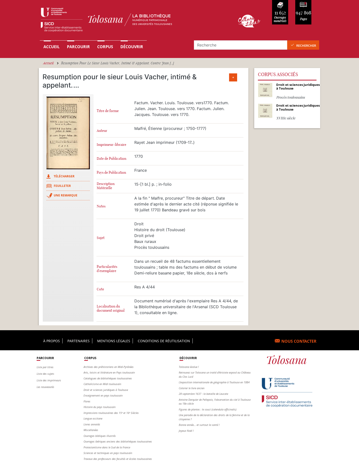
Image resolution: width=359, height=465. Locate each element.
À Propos (51, 341)
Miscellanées (91, 430)
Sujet (101, 238)
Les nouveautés (45, 387)
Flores (87, 401)
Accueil (51, 46)
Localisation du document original (111, 308)
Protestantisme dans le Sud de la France (107, 447)
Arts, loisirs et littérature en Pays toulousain (109, 372)
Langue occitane (93, 418)
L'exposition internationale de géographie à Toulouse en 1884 (214, 382)
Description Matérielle (106, 186)
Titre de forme (108, 111)
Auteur (102, 131)
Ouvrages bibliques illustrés (100, 436)
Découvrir (131, 46)
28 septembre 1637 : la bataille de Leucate (203, 394)
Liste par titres (45, 367)
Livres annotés (92, 424)
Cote (100, 289)
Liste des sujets (45, 373)
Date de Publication (111, 159)
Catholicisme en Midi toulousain (102, 384)
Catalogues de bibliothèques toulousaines (108, 378)
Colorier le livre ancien (191, 388)
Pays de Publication (111, 172)
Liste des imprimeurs (49, 380)
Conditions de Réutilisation (164, 341)
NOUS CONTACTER (299, 341)
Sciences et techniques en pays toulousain (108, 453)
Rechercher (306, 45)
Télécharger (64, 176)
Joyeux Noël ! (186, 430)
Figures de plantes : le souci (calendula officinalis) (207, 409)
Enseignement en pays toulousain (103, 395)
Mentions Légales (113, 341)
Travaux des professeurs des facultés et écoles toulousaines (118, 459)
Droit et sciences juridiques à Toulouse (106, 390)
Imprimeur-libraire (111, 145)
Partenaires (78, 341)
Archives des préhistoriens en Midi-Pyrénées (109, 367)
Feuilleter (62, 186)
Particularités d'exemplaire (107, 269)
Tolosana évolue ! (189, 367)
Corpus (105, 46)
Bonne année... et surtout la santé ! (199, 425)
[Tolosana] (131, 21)
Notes (101, 206)
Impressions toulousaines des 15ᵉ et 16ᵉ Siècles (111, 413)
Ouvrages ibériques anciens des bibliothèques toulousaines (118, 441)
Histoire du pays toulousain (100, 407)
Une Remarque (65, 195)
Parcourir (78, 46)
